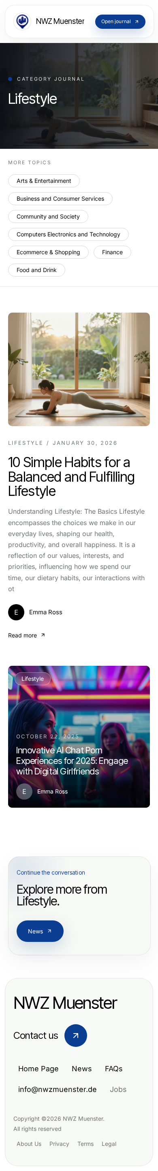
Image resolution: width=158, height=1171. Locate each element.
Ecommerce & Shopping (48, 252)
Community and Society (48, 216)
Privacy (59, 1143)
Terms (85, 1143)
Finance (112, 252)
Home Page (38, 1068)
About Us (29, 1143)
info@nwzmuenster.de (57, 1089)
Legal (109, 1143)
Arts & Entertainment (44, 180)
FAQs (114, 1068)
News (35, 931)
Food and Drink (37, 269)
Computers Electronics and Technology (68, 234)
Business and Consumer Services (60, 198)
